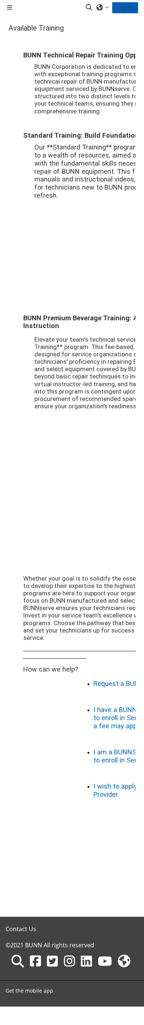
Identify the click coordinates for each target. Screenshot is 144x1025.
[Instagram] (69, 960)
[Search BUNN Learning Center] (17, 960)
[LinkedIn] (86, 960)
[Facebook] (35, 960)
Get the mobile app (29, 990)
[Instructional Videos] (105, 960)
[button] (89, 7)
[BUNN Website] (124, 960)
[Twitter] (52, 960)
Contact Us (21, 929)
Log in (125, 7)
